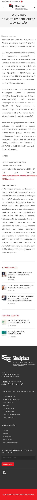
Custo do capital (8, 408)
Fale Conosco (16, 1)
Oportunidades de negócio (11, 414)
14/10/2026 (13, 337)
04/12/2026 (13, 326)
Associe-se (8, 1)
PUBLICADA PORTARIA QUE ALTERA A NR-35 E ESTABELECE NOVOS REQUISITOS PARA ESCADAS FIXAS (21, 299)
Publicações (7, 436)
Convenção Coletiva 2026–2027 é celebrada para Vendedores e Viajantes (20, 275)
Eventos (6, 430)
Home (3, 1)
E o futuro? (6, 405)
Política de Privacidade (10, 442)
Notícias (5, 433)
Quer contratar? (8, 417)
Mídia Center (7, 439)
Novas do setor (8, 402)
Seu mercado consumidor (11, 399)
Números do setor (9, 396)
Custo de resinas (8, 411)
